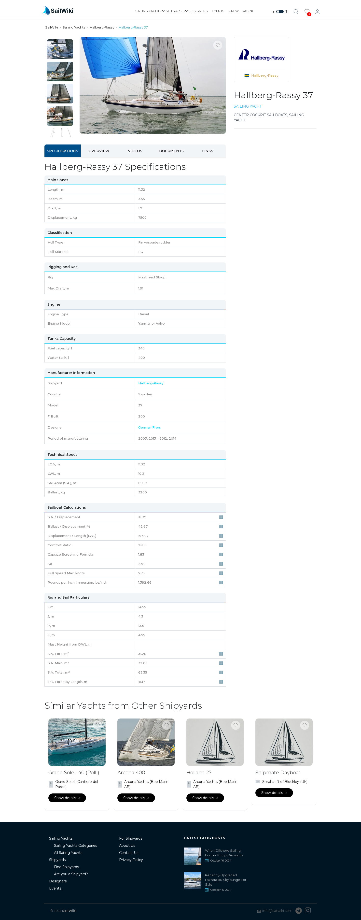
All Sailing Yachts (68, 852)
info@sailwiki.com (277, 910)
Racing (248, 11)
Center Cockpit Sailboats (260, 115)
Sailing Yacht (248, 106)
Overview (99, 151)
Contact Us (128, 852)
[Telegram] (298, 910)
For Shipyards (130, 838)
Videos (135, 151)
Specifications (62, 151)
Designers (198, 11)
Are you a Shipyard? (71, 874)
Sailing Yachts (148, 11)
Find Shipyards (66, 867)
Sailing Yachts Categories (75, 845)
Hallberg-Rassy (264, 75)
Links (207, 151)
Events (218, 11)
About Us (127, 845)
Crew (234, 11)
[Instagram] (308, 910)
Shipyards (175, 11)
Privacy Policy (131, 860)
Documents (171, 151)
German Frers (149, 427)
